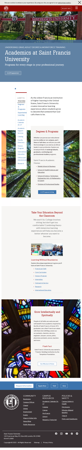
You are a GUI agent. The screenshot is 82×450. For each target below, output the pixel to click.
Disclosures (66, 407)
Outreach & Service (41, 283)
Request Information (24, 386)
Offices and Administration (23, 159)
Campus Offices (28, 402)
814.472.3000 (9, 438)
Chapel (25, 405)
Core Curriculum (40, 272)
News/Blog (27, 421)
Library (45, 416)
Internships (39, 279)
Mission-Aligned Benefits (67, 411)
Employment (27, 412)
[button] (76, 8)
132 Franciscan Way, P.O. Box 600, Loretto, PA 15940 (22, 436)
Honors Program (21, 147)
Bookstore (27, 399)
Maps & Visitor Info (30, 418)
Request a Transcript (49, 420)
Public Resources (29, 424)
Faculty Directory (21, 141)
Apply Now (42, 386)
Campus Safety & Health (68, 402)
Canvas (45, 410)
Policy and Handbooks (69, 419)
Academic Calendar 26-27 (21, 122)
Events (25, 415)
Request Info (66, 8)
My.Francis (46, 413)
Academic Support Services (21, 130)
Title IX (64, 416)
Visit (54, 386)
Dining (25, 408)
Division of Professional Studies (48, 184)
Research (21, 163)
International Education (22, 153)
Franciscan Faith (40, 269)
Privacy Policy (48, 442)
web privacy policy (64, 3)
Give (64, 386)
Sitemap (37, 442)
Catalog (20, 136)
